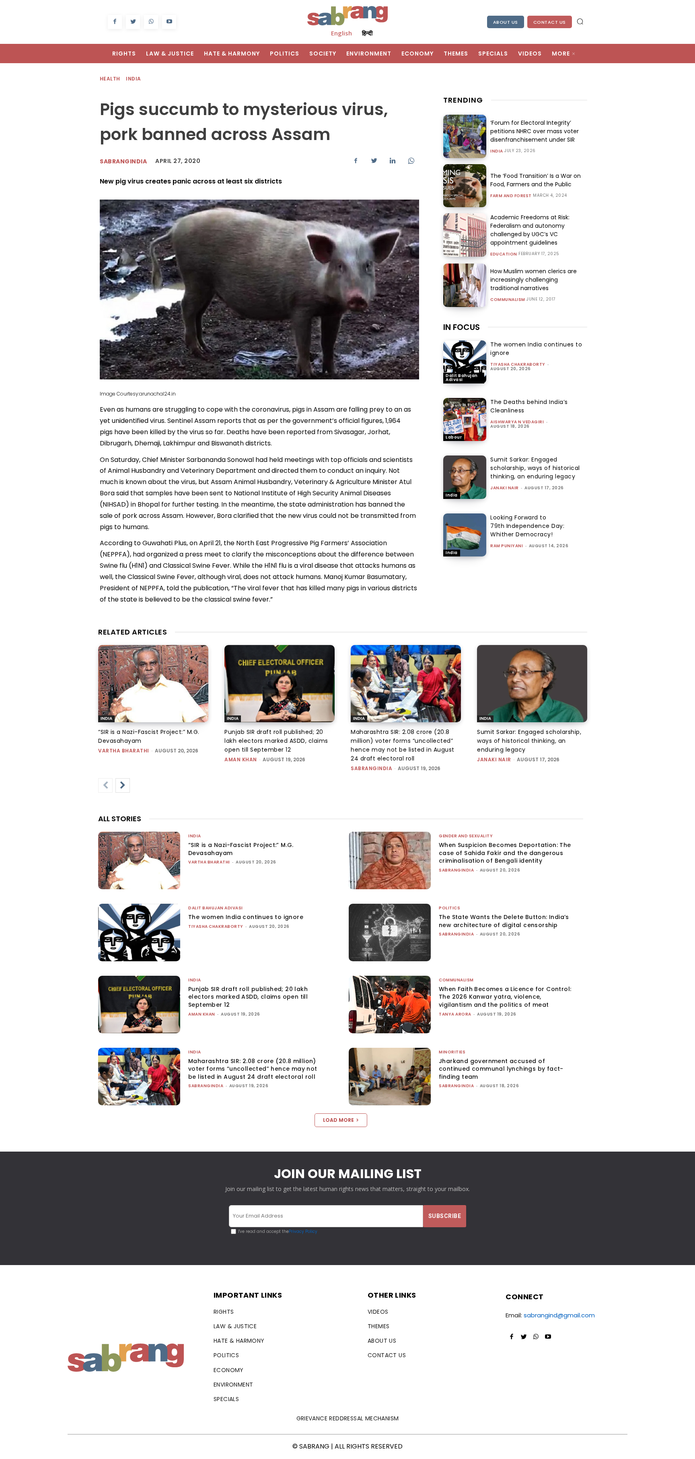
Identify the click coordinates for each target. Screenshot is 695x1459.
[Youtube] (169, 22)
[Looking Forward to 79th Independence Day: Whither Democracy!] (464, 534)
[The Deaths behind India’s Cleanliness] (464, 419)
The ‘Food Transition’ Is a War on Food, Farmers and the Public (535, 180)
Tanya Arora (455, 1014)
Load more (338, 1120)
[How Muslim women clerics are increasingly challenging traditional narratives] (464, 285)
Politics (449, 908)
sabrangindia (371, 768)
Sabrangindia (123, 161)
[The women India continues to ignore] (464, 361)
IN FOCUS (461, 327)
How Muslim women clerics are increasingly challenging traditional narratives (533, 279)
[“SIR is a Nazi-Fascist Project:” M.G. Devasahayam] (153, 683)
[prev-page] (105, 785)
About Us (505, 22)
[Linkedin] (393, 160)
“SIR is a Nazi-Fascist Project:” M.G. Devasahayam (241, 849)
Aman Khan (240, 759)
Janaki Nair (504, 488)
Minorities (452, 1052)
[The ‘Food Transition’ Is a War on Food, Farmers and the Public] (464, 185)
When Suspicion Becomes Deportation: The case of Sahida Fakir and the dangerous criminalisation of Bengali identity (505, 853)
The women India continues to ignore (245, 917)
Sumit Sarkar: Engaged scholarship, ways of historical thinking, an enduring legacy (535, 467)
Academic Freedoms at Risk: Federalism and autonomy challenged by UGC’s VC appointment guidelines (530, 230)
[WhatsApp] (151, 22)
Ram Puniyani (506, 546)
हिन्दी (367, 33)
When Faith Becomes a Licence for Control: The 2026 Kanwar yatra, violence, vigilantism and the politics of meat (505, 997)
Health (110, 78)
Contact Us (549, 22)
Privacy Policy (303, 1231)
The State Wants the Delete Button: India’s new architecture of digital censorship (504, 921)
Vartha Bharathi (123, 750)
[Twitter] (133, 22)
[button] (580, 21)
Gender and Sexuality (466, 836)
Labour (454, 437)
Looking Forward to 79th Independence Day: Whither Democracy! (527, 525)
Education (503, 254)
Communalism (507, 300)
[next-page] (122, 785)
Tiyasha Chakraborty (517, 364)
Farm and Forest (511, 196)
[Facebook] (115, 22)
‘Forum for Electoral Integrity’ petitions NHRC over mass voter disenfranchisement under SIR (534, 131)
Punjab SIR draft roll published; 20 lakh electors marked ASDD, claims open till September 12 (276, 741)
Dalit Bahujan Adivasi (462, 378)
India (133, 78)
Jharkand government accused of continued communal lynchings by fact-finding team (501, 1069)
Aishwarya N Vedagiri (517, 422)
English (341, 33)
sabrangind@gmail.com (559, 1315)
